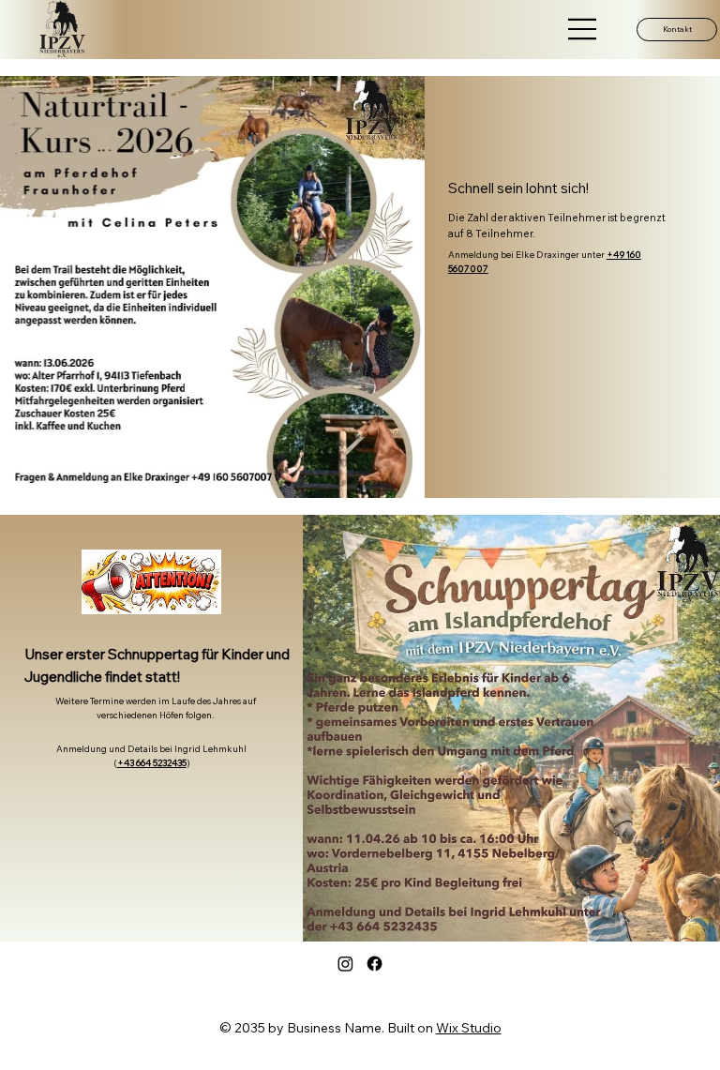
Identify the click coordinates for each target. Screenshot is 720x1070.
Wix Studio (469, 1027)
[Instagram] (345, 963)
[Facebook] (374, 963)
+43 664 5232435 (152, 762)
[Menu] (583, 29)
